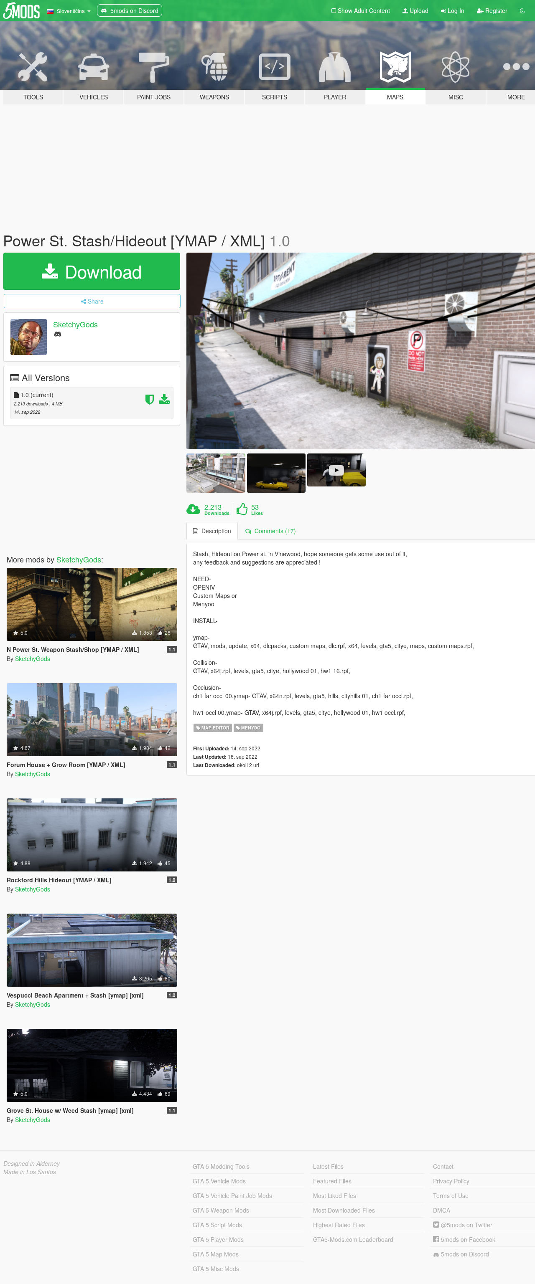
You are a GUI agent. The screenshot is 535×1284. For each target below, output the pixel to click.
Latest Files (328, 1166)
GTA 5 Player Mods (218, 1239)
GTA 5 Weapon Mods (221, 1210)
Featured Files (332, 1181)
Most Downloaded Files (344, 1210)
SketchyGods (75, 324)
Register (495, 10)
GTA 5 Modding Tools (221, 1166)
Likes (257, 513)
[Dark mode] (522, 10)
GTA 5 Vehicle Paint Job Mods (232, 1195)
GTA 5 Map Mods (216, 1254)
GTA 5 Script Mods (217, 1225)
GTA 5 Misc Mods (216, 1268)
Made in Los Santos (29, 1172)
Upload (418, 10)
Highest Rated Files (339, 1225)
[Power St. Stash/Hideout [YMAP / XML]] (215, 472)
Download (101, 271)
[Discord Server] (57, 333)
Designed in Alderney (31, 1163)
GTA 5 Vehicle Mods (219, 1181)
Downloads (216, 513)
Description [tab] (214, 531)
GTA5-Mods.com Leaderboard (353, 1239)
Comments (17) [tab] (273, 531)
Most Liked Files (334, 1195)
